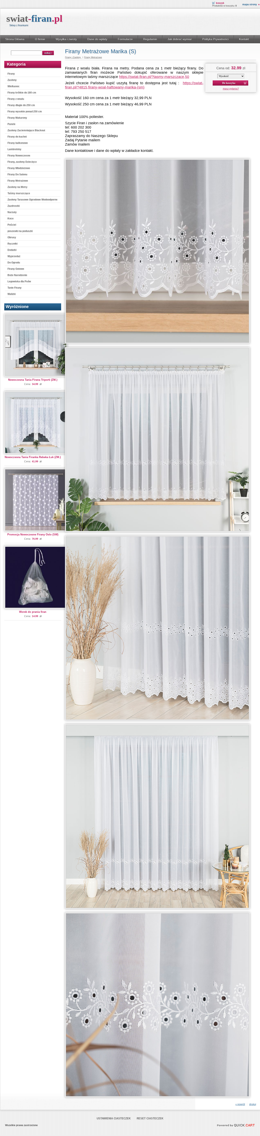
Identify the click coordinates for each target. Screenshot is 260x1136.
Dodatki (12, 250)
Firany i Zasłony (73, 57)
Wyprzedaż (14, 256)
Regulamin (150, 39)
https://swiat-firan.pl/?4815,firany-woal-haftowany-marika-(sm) (134, 85)
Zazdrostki (14, 205)
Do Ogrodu (14, 262)
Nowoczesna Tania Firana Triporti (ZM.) (32, 379)
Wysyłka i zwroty (66, 39)
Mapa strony (249, 4)
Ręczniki (12, 243)
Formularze (125, 39)
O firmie (40, 39)
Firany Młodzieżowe (19, 168)
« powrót (240, 1104)
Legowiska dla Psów (19, 281)
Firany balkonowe (18, 143)
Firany (11, 73)
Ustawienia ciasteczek (114, 1118)
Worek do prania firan (32, 611)
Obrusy (12, 237)
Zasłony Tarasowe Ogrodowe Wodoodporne (32, 199)
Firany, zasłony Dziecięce (22, 161)
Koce (11, 218)
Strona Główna (14, 39)
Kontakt (244, 39)
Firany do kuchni (17, 136)
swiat (34, 18)
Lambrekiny (14, 149)
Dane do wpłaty (97, 39)
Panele (11, 124)
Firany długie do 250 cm (21, 105)
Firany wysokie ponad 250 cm (25, 111)
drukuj (252, 1104)
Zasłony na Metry (17, 187)
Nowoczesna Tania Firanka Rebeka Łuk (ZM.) (33, 457)
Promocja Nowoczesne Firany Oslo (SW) (32, 534)
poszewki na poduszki (20, 231)
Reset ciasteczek (150, 1118)
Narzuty (12, 212)
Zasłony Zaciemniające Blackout (26, 130)
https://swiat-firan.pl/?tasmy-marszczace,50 (154, 77)
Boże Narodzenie (17, 275)
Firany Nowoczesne (19, 155)
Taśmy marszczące (19, 193)
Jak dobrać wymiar (180, 39)
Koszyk (220, 3)
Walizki (12, 294)
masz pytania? (231, 88)
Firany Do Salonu (17, 174)
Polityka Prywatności (215, 39)
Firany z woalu (16, 98)
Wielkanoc (14, 86)
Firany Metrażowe (18, 180)
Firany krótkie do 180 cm (22, 92)
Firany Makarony (17, 117)
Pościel (12, 224)
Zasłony (12, 80)
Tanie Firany (15, 287)
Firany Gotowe (16, 268)
